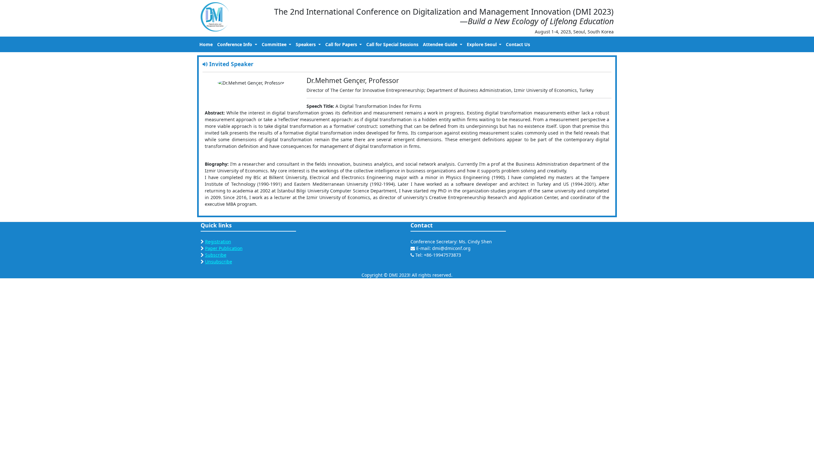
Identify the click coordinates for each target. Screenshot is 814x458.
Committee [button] (275, 44)
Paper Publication (224, 248)
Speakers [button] (306, 44)
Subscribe (215, 255)
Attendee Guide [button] (441, 44)
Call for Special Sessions (392, 44)
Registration (218, 242)
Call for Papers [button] (341, 44)
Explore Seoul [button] (482, 44)
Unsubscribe (218, 262)
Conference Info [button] (235, 44)
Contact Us (518, 44)
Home (206, 44)
